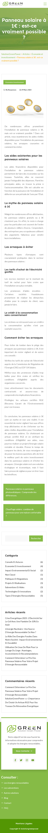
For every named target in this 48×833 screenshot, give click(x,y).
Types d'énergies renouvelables (20, 595)
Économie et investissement (14, 82)
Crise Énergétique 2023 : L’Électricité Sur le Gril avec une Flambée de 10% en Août (23, 621)
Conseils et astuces (14, 562)
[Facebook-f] (15, 760)
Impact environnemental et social (20, 570)
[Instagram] (27, 760)
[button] (24, 751)
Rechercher (36, 538)
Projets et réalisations (15, 583)
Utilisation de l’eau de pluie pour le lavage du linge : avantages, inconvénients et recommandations (21, 650)
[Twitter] (21, 760)
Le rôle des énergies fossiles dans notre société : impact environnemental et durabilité (23, 639)
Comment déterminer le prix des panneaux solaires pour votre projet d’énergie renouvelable (21, 661)
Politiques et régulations (16, 579)
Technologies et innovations (18, 591)
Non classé (10, 574)
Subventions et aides (14, 587)
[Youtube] (32, 760)
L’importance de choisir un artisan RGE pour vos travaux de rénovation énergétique (22, 702)
